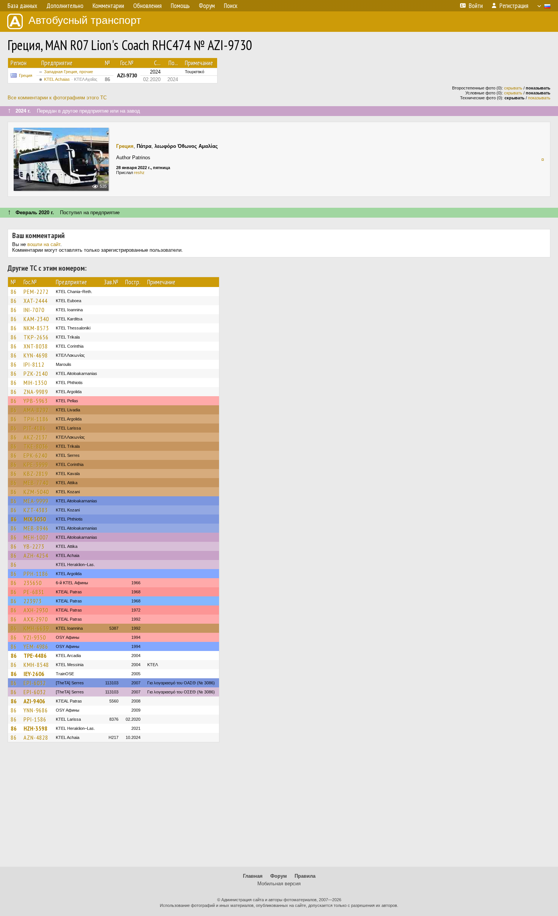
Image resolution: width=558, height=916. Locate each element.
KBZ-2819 (36, 473)
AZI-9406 (34, 701)
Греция (25, 75)
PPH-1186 (36, 573)
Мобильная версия (279, 883)
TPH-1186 (36, 419)
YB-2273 (34, 546)
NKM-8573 (36, 328)
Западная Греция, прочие (68, 71)
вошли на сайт (43, 244)
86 (14, 291)
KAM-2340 (36, 319)
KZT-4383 (36, 510)
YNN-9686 (36, 710)
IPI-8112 (34, 364)
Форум (278, 876)
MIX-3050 (35, 519)
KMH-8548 (36, 664)
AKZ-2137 (36, 437)
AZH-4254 (36, 555)
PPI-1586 (35, 719)
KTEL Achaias (70, 79)
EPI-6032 (35, 683)
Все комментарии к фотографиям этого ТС (57, 97)
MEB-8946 (36, 528)
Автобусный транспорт (84, 20)
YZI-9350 (35, 637)
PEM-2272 (36, 291)
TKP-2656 (36, 337)
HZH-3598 (35, 728)
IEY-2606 (34, 674)
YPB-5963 (36, 401)
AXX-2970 (36, 619)
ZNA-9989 (36, 391)
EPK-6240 (35, 455)
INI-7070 (34, 310)
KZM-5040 (36, 492)
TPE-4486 (35, 655)
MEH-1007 (36, 537)
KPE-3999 (36, 464)
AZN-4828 (36, 737)
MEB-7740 (36, 482)
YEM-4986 (36, 646)
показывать (539, 98)
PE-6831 (34, 592)
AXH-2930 (36, 610)
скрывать (513, 88)
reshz (139, 172)
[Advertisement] (279, 808)
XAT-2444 (35, 300)
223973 (33, 601)
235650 (33, 583)
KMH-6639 (36, 628)
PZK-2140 (36, 373)
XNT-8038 (36, 346)
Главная (253, 876)
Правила (305, 876)
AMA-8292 (36, 410)
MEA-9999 (36, 501)
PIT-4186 (35, 428)
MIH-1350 (35, 382)
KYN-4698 (36, 355)
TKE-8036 (36, 446)
